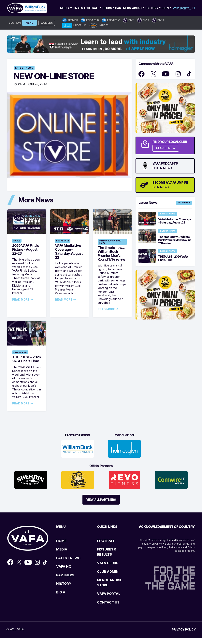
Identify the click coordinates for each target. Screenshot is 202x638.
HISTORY (63, 584)
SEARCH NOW (165, 148)
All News (183, 202)
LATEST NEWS (68, 558)
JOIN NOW (159, 187)
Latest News (24, 67)
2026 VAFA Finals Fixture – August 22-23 (25, 249)
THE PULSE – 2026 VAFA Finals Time (26, 359)
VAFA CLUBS (107, 563)
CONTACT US (108, 602)
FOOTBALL (106, 541)
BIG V (60, 592)
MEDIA (61, 549)
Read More (20, 299)
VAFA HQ (63, 566)
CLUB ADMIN (108, 572)
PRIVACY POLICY (184, 629)
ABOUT (137, 8)
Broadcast (62, 241)
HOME (61, 541)
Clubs (107, 8)
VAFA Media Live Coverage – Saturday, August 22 (68, 251)
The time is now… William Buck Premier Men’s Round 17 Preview (111, 253)
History (151, 8)
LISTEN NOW (161, 168)
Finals (78, 8)
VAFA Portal (182, 8)
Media (65, 8)
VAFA (21, 84)
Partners (123, 8)
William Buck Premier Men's (110, 242)
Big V (165, 8)
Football (91, 8)
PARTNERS (65, 575)
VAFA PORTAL (108, 594)
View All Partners (101, 499)
